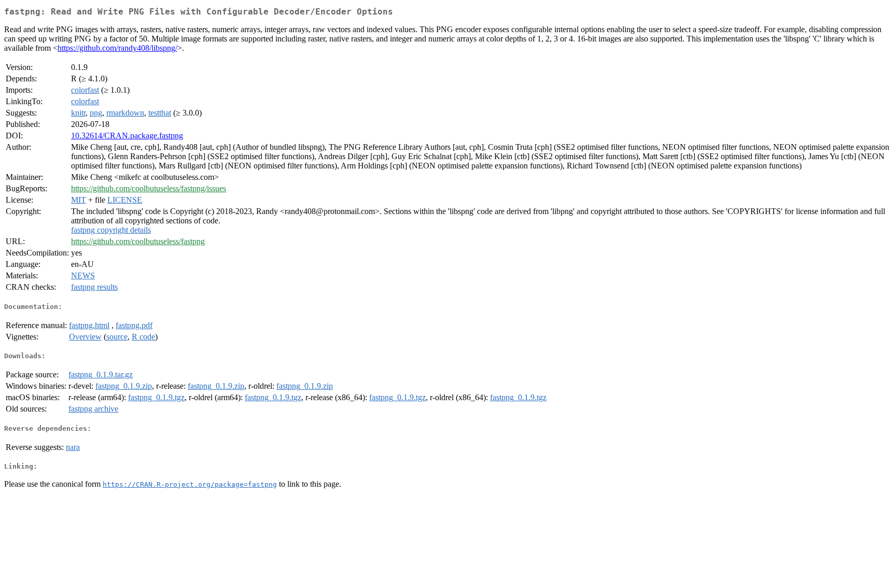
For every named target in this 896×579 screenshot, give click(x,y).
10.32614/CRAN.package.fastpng (127, 135)
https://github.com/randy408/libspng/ (117, 48)
